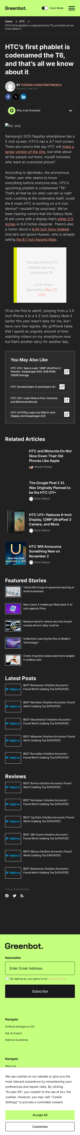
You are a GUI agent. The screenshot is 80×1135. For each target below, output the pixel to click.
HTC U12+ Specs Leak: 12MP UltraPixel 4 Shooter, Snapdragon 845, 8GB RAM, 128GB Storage (36, 371)
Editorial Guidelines (16, 1039)
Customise (40, 1126)
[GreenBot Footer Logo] (24, 945)
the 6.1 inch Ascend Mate (36, 239)
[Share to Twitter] (16, 97)
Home (8, 21)
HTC (22, 21)
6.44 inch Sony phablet (50, 229)
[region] (40, 1101)
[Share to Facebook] (8, 97)
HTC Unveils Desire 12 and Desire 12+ (33, 386)
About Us (10, 1066)
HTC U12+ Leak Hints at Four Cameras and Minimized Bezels (34, 399)
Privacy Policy (56, 978)
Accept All (40, 1115)
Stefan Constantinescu (41, 85)
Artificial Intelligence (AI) (19, 1026)
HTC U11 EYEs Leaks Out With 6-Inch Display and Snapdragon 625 (33, 414)
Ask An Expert (13, 1033)
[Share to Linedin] (23, 97)
